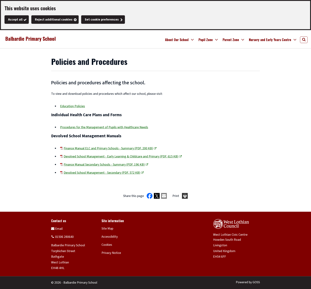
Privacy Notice (111, 253)
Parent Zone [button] (231, 39)
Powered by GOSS (248, 282)
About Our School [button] (177, 39)
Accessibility (110, 236)
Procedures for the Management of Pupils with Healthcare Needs (104, 127)
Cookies (107, 245)
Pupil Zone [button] (206, 39)
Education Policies (72, 106)
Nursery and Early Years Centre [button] (270, 39)
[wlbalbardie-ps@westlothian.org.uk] (57, 228)
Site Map (107, 228)
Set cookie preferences (102, 19)
